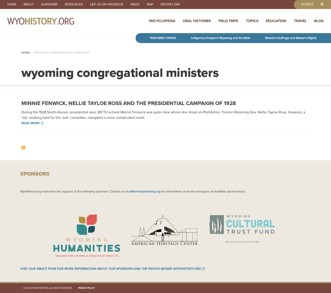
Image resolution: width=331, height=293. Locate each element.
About (28, 4)
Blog (319, 20)
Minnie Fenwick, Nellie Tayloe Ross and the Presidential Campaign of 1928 (128, 103)
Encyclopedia (162, 20)
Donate (307, 4)
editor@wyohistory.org (145, 191)
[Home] (50, 21)
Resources (74, 4)
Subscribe (49, 4)
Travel (300, 20)
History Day (170, 4)
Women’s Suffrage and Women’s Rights (291, 38)
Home (11, 4)
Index (135, 4)
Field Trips (228, 20)
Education (276, 20)
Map (150, 4)
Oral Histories (197, 20)
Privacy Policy (86, 288)
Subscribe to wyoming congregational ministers (23, 147)
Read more (30, 123)
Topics (252, 20)
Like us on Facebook (106, 4)
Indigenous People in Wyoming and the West (220, 38)
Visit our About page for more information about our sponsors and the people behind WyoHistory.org (110, 269)
